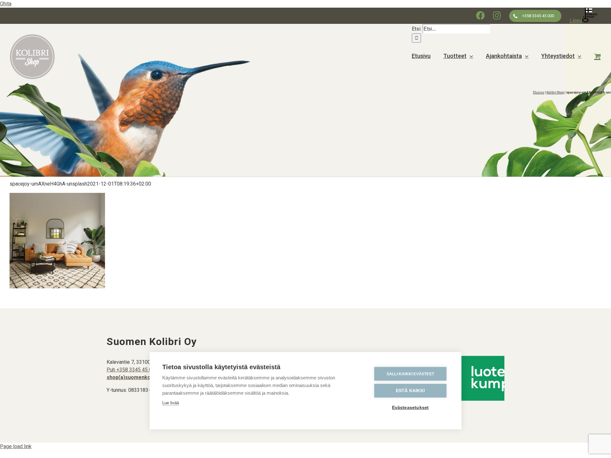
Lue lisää (170, 402)
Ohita (5, 4)
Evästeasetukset (410, 407)
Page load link (16, 446)
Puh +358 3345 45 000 (132, 370)
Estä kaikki (410, 390)
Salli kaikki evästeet (410, 374)
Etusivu (538, 92)
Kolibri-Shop (555, 92)
